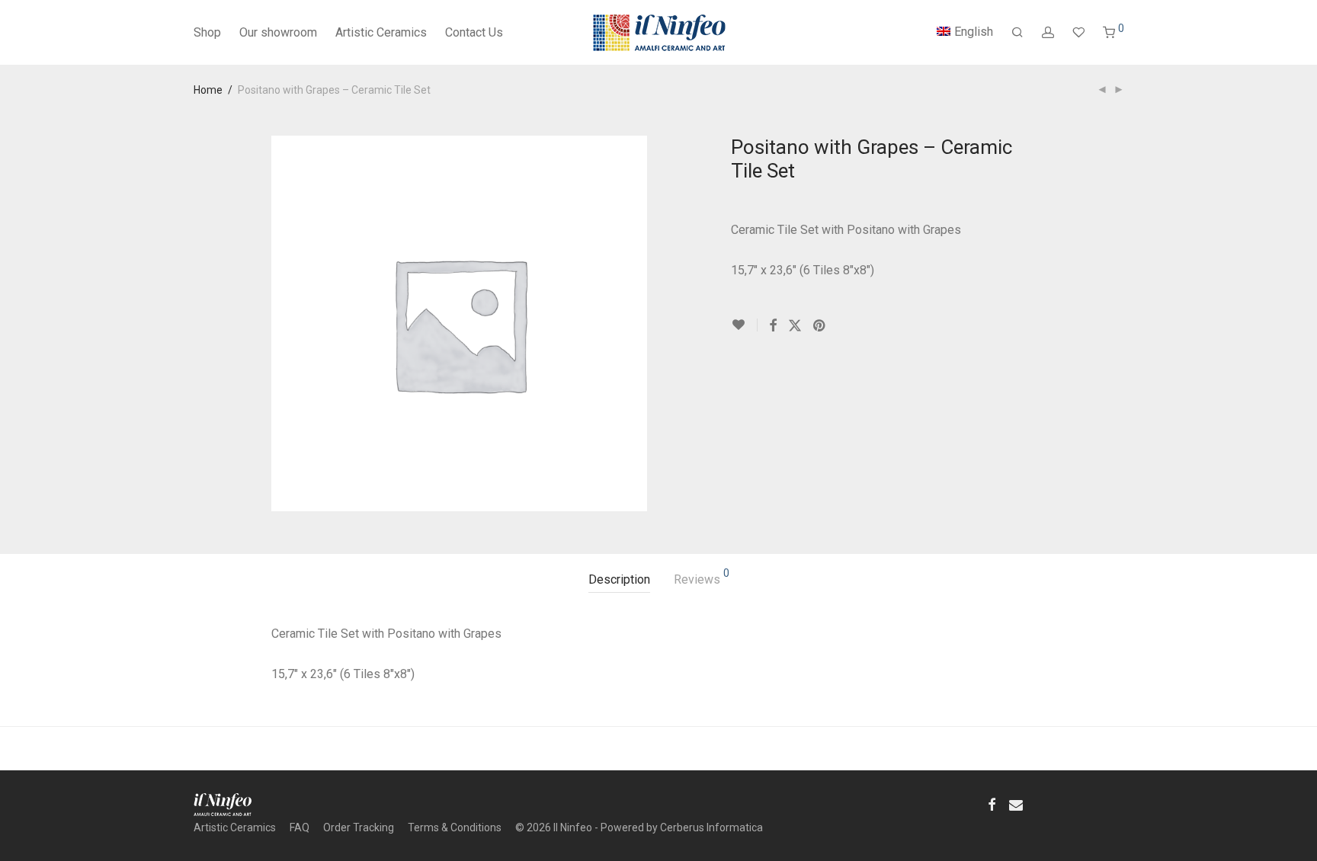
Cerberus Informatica (711, 827)
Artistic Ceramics (381, 32)
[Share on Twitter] (795, 326)
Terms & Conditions (454, 827)
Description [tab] (619, 579)
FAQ (299, 827)
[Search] (1017, 33)
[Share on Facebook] (773, 326)
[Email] (1016, 804)
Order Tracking (358, 827)
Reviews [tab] (701, 577)
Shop (207, 32)
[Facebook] (991, 804)
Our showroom (278, 32)
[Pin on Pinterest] (820, 326)
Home (208, 90)
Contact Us (474, 32)
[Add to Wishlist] (744, 324)
